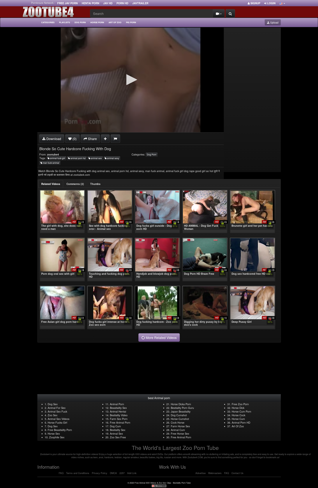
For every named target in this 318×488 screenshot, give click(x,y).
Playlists (64, 22)
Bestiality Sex (117, 430)
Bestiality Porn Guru (182, 408)
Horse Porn (97, 22)
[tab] (50, 184)
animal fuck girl (57, 158)
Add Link (132, 473)
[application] (130, 80)
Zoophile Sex (56, 437)
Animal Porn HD (241, 422)
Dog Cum (115, 426)
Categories (47, 22)
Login (270, 3)
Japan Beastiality (180, 411)
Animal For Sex (57, 408)
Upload (273, 22)
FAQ (61, 473)
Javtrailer (140, 3)
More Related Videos (161, 337)
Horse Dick (238, 408)
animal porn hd (78, 158)
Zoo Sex (52, 415)
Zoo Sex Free (118, 437)
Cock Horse (177, 422)
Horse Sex (54, 433)
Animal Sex (116, 433)
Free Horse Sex (180, 433)
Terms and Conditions (77, 473)
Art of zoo (115, 22)
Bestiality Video (119, 415)
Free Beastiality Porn (60, 430)
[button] (282, 3)
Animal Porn (117, 404)
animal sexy (113, 158)
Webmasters (215, 473)
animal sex (96, 158)
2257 (122, 473)
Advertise (200, 473)
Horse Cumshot (180, 419)
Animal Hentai (118, 411)
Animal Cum (178, 430)
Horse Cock (238, 415)
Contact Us (237, 473)
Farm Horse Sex (180, 426)
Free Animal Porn (120, 422)
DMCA (113, 473)
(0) (74, 138)
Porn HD (122, 3)
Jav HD (107, 3)
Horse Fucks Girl (57, 422)
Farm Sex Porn (119, 419)
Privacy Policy (99, 473)
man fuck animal (50, 162)
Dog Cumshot (179, 415)
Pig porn (131, 22)
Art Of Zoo (238, 426)
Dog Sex (53, 404)
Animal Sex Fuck (57, 411)
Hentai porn (90, 3)
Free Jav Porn (67, 3)
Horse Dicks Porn (181, 404)
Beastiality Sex (118, 408)
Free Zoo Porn (240, 404)
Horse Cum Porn (241, 411)
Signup (255, 3)
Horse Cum (238, 419)
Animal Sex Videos (58, 419)
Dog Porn (80, 22)
